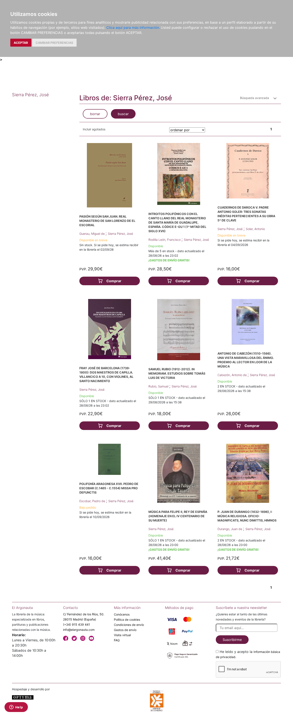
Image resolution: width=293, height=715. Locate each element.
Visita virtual (122, 635)
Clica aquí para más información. (133, 27)
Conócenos (122, 614)
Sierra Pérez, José (120, 233)
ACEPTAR (21, 42)
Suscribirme (232, 639)
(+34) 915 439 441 (76, 624)
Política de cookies (127, 619)
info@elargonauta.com (79, 629)
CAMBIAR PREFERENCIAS (54, 42)
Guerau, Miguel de (92, 233)
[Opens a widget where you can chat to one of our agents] (16, 707)
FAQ (117, 640)
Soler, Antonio (255, 229)
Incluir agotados (94, 129)
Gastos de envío (125, 630)
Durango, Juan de (230, 529)
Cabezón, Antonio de (232, 375)
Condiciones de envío (129, 625)
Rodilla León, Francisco (164, 239)
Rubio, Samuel (158, 386)
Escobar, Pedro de (92, 501)
